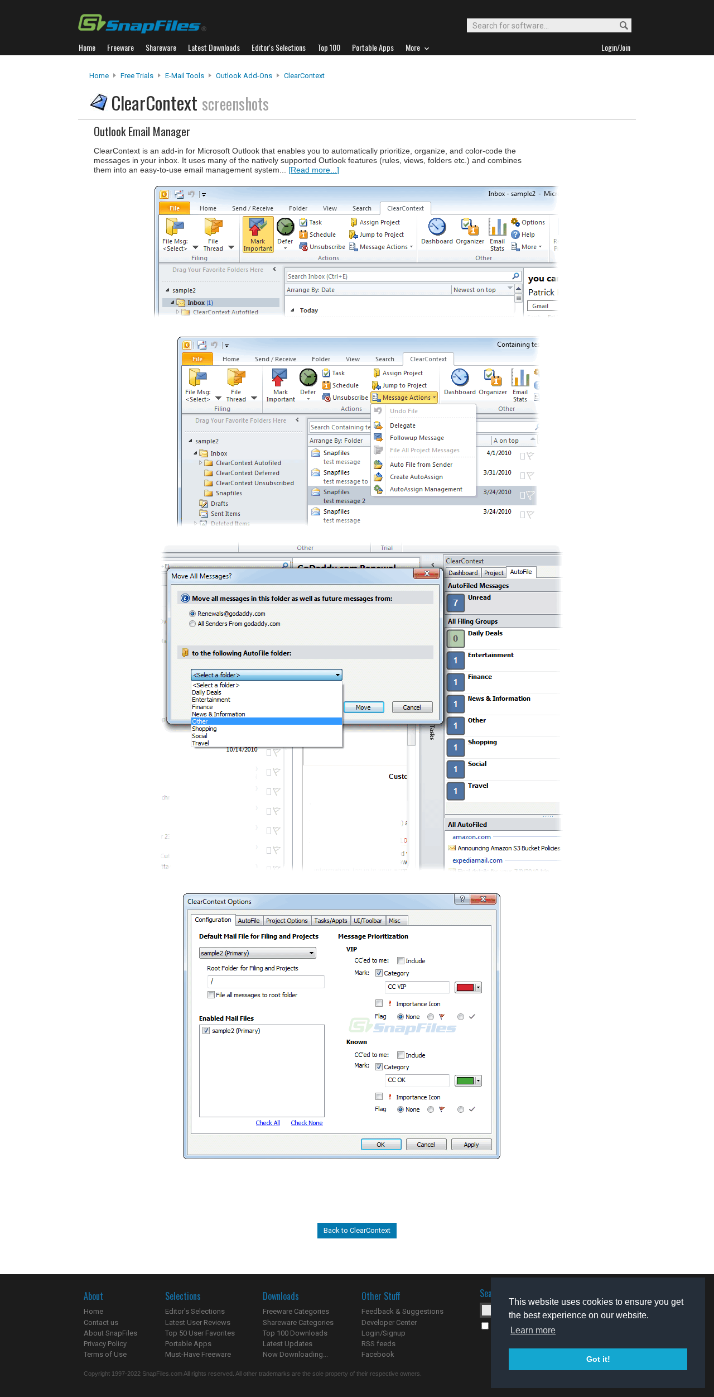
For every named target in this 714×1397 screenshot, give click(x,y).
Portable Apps (188, 1343)
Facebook (377, 1354)
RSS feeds (378, 1343)
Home (99, 75)
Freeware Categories (296, 1311)
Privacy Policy (105, 1343)
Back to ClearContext (357, 1230)
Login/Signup (383, 1333)
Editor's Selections (195, 1311)
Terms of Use (105, 1354)
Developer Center (389, 1322)
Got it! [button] (598, 1359)
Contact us (101, 1322)
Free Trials (136, 75)
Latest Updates (287, 1343)
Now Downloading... (295, 1354)
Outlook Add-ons (244, 75)
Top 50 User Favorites (200, 1333)
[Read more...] (313, 169)
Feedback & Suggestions (402, 1311)
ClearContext (304, 75)
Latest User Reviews (197, 1322)
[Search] (619, 26)
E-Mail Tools (184, 75)
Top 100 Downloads (295, 1333)
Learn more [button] (533, 1330)
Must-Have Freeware (198, 1354)
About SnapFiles (110, 1333)
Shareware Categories (298, 1322)
